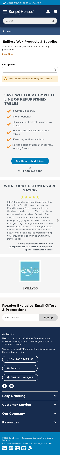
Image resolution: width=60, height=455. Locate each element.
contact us (16, 338)
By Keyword (8, 64)
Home (9, 31)
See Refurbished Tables (30, 161)
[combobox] (30, 21)
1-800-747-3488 (32, 171)
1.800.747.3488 (33, 3)
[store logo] (21, 11)
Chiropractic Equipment (31, 438)
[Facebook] (4, 386)
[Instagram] (11, 386)
